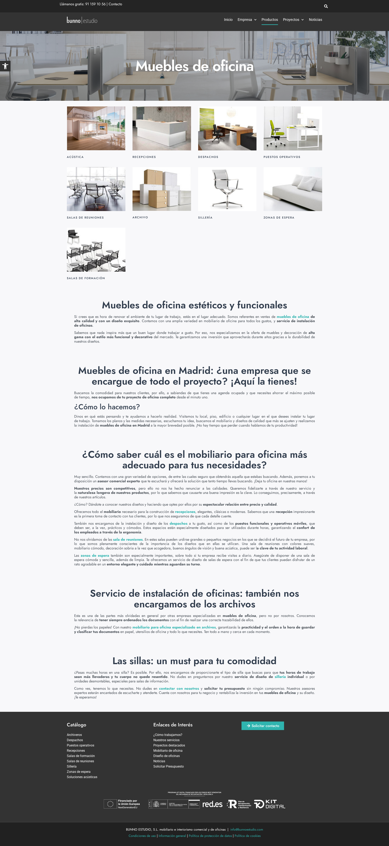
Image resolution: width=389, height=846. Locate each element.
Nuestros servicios (166, 740)
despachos (178, 523)
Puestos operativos (80, 745)
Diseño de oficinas (166, 756)
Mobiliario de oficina (168, 751)
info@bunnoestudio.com (246, 829)
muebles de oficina (293, 316)
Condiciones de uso (142, 835)
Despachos (75, 740)
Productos (270, 19)
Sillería (72, 766)
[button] (5, 66)
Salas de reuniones (80, 761)
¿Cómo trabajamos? (167, 735)
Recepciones (76, 751)
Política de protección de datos (210, 835)
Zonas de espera (79, 772)
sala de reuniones (127, 539)
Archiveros (74, 735)
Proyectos (291, 19)
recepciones (185, 511)
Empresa (245, 19)
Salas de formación (81, 756)
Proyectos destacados (169, 745)
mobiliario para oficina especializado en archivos (174, 627)
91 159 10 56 (95, 4)
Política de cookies (248, 835)
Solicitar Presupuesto (168, 766)
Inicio (228, 19)
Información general (172, 835)
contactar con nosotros (179, 688)
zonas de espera (95, 555)
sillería (280, 676)
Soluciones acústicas (82, 777)
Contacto (115, 4)
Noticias (315, 19)
